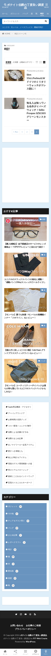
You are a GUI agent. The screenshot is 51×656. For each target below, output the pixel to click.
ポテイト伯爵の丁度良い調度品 (25, 6)
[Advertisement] (25, 175)
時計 (42, 14)
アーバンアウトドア (16, 413)
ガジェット (15, 14)
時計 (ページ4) (20, 34)
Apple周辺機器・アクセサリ (19, 407)
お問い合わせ (16, 625)
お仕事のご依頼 (33, 625)
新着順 (8, 62)
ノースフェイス (26, 27)
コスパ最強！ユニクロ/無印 (19, 426)
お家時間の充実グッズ (17, 420)
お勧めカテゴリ (26, 62)
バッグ (25, 14)
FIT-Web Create (40, 639)
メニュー (25, 654)
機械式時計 (38, 27)
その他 (12, 514)
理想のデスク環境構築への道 (20, 464)
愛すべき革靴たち (15, 451)
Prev (16, 132)
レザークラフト (16, 542)
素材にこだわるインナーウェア (21, 476)
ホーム (5, 14)
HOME (7, 34)
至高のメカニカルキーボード (20, 483)
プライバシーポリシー (25, 629)
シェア (15, 654)
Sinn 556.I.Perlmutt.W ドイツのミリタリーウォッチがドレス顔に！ (36, 82)
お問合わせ (35, 654)
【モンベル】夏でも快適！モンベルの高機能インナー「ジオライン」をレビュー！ (25, 316)
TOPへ (46, 654)
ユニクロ (5, 27)
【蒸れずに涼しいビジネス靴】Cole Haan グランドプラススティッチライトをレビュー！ (24, 351)
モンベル (14, 27)
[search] (46, 21)
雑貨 (48, 14)
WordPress (31, 642)
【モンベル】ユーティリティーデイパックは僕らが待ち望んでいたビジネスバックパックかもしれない (25, 388)
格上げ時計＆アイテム (17, 457)
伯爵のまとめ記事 (15, 438)
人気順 (15, 62)
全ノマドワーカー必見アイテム (21, 445)
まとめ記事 (14, 535)
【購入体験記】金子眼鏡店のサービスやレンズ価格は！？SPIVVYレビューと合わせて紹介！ (25, 245)
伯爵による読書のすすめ (18, 432)
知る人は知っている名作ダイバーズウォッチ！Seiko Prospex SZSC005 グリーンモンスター (36, 112)
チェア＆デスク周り (18, 521)
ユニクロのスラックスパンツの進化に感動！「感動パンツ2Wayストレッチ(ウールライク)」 (25, 280)
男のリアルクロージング (18, 470)
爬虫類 (12, 571)
